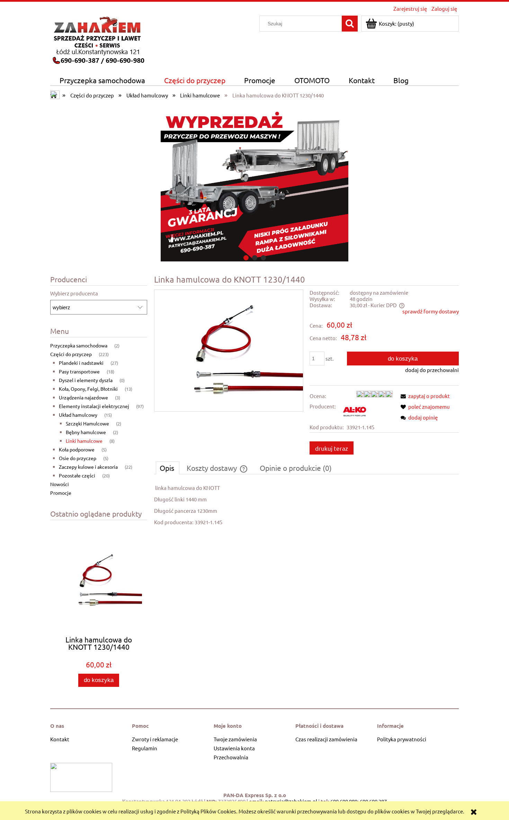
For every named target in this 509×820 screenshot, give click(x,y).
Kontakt (59, 739)
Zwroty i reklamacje (155, 739)
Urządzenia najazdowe (83, 397)
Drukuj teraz (331, 448)
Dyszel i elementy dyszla (86, 380)
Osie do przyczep (77, 458)
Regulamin (144, 748)
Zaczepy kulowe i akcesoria (88, 467)
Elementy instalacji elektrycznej (94, 406)
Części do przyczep (71, 354)
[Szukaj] (350, 24)
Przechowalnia (231, 757)
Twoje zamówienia (235, 739)
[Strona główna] (97, 39)
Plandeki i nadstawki (81, 363)
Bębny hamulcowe (86, 432)
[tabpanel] (306, 505)
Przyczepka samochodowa (78, 345)
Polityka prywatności (401, 739)
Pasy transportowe (79, 371)
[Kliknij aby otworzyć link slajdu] (254, 182)
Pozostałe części (77, 475)
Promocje (60, 493)
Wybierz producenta (74, 293)
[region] (254, 182)
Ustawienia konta (234, 748)
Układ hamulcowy (78, 415)
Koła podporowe (77, 449)
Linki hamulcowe (84, 441)
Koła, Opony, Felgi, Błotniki (88, 389)
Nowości (59, 484)
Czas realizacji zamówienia (326, 739)
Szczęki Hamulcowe (87, 423)
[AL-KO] (355, 410)
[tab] (246, 257)
